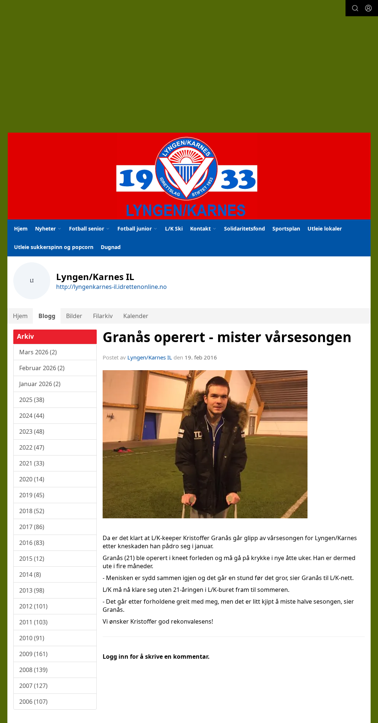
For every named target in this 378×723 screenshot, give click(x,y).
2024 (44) (31, 416)
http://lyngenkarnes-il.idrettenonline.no (111, 287)
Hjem (21, 228)
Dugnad (111, 246)
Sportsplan (286, 228)
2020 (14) (31, 479)
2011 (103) (33, 622)
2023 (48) (31, 431)
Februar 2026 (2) (42, 368)
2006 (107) (33, 702)
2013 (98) (31, 590)
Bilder (74, 316)
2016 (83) (31, 543)
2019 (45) (31, 495)
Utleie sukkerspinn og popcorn (53, 246)
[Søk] (355, 8)
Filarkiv (103, 316)
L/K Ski (174, 228)
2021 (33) (31, 463)
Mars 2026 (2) (38, 352)
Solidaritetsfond (244, 228)
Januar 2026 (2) (40, 384)
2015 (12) (31, 559)
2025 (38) (31, 400)
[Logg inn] (368, 8)
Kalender (135, 316)
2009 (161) (33, 654)
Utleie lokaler (324, 228)
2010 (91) (31, 638)
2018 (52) (31, 511)
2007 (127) (33, 686)
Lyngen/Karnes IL (149, 357)
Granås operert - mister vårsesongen (227, 337)
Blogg (46, 316)
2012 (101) (33, 606)
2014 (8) (30, 574)
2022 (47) (31, 447)
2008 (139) (33, 670)
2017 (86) (31, 527)
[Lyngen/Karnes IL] (189, 176)
